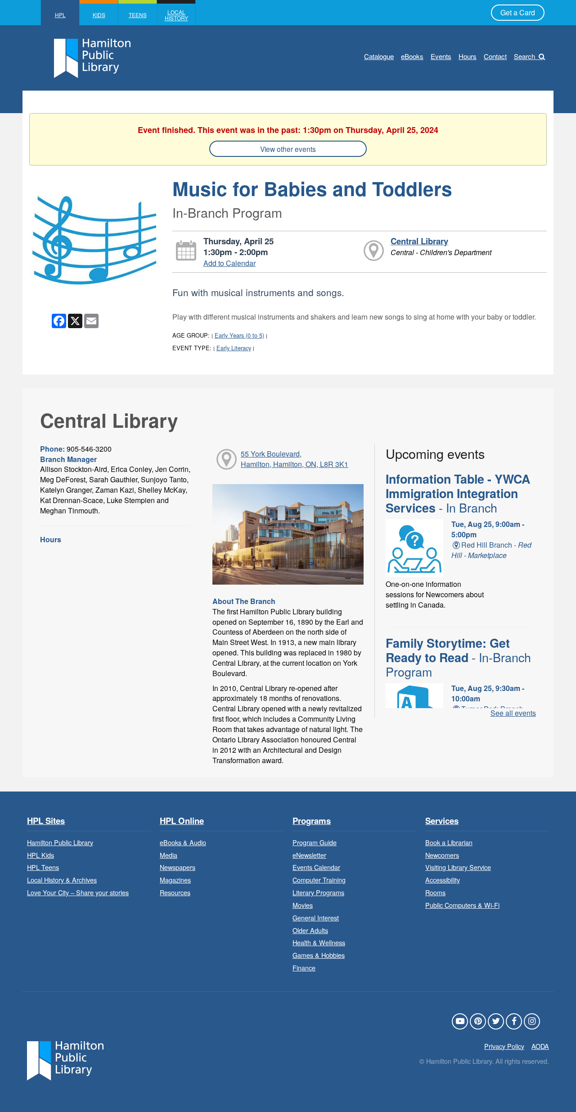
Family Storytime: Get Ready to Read (458, 657)
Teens (138, 14)
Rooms (435, 892)
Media (168, 855)
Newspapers (177, 867)
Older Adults (310, 930)
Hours (468, 56)
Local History (176, 15)
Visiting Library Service (458, 867)
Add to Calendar (229, 263)
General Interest (315, 917)
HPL (60, 14)
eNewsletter (309, 855)
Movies (302, 905)
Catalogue (379, 56)
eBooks (412, 56)
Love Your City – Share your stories (78, 892)
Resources (175, 892)
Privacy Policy (504, 1046)
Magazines (175, 879)
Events (441, 56)
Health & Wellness (318, 942)
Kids (99, 14)
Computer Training (319, 879)
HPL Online (182, 821)
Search (524, 56)
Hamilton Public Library (60, 842)
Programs (311, 821)
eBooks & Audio (183, 842)
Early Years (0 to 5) (239, 335)
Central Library (419, 241)
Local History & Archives (62, 879)
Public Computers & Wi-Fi (462, 905)
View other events (288, 149)
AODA (540, 1046)
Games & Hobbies (318, 955)
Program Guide (314, 842)
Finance (303, 967)
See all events (513, 713)
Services (442, 821)
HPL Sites (46, 821)
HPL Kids (40, 855)
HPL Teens (43, 867)
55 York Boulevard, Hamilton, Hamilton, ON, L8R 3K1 (294, 458)
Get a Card (518, 12)
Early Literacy (233, 347)
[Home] (65, 1059)
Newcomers (442, 855)
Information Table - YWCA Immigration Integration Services (458, 493)
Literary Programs (318, 892)
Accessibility (442, 879)
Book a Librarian (448, 842)
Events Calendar (316, 867)
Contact (495, 56)
